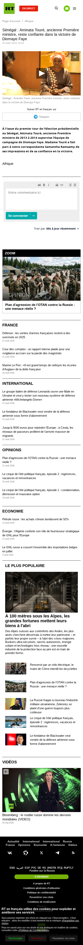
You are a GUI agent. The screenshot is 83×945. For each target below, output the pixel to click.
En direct (28, 8)
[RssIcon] (73, 853)
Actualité (13, 841)
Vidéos (9, 762)
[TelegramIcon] (57, 853)
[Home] (9, 8)
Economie (12, 511)
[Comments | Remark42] (41, 207)
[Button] (67, 8)
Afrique (7, 164)
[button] (41, 73)
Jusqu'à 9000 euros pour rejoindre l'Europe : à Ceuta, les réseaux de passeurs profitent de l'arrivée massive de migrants (37, 431)
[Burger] (74, 8)
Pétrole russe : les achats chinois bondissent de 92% (35, 519)
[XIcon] (41, 853)
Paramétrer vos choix (41, 897)
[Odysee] (26, 853)
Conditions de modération (41, 902)
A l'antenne (57, 844)
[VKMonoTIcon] (10, 853)
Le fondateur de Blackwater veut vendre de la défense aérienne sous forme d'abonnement (52, 739)
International (17, 383)
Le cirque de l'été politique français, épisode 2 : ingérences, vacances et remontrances (52, 722)
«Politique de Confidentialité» (33, 930)
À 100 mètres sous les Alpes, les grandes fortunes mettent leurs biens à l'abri (37, 621)
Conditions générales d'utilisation (41, 888)
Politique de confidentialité (41, 892)
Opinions (11, 450)
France (10, 325)
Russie (67, 841)
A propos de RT (41, 883)
